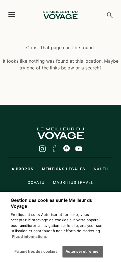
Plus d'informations (29, 236)
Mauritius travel (73, 182)
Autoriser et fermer (83, 251)
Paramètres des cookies (35, 251)
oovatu (36, 182)
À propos (22, 169)
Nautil (101, 169)
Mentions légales (63, 169)
